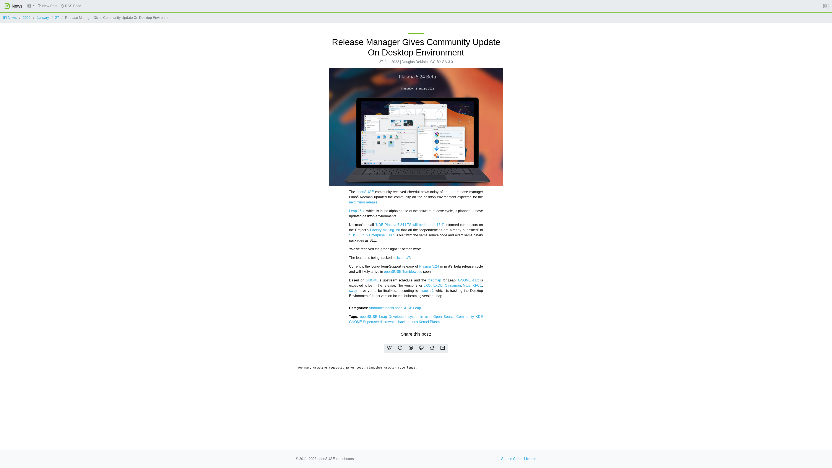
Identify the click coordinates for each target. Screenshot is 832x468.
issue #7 (403, 258)
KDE (479, 316)
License (530, 459)
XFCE (477, 285)
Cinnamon (453, 285)
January (43, 18)
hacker (404, 322)
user (429, 316)
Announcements (382, 308)
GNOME (372, 280)
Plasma (436, 322)
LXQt (427, 285)
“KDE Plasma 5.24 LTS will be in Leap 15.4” (409, 225)
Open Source (444, 316)
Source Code (511, 459)
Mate (466, 285)
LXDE (438, 285)
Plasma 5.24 (429, 266)
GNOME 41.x (468, 280)
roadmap (434, 280)
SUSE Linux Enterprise (367, 235)
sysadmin (416, 316)
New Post (49, 6)
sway (353, 290)
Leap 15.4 (356, 211)
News (12, 18)
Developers (398, 316)
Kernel (424, 322)
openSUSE (365, 192)
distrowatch (389, 322)
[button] (31, 6)
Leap (451, 192)
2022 (27, 18)
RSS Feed (72, 6)
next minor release (363, 202)
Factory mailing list (385, 230)
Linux (414, 322)
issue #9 (426, 290)
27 (57, 18)
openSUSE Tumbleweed (403, 271)
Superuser (371, 322)
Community (466, 316)
